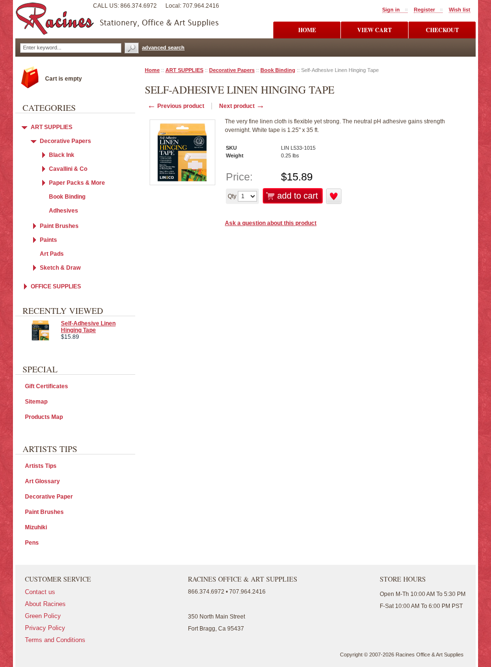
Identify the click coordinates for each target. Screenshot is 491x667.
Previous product (175, 106)
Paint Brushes (59, 226)
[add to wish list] (333, 202)
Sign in (391, 9)
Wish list (459, 9)
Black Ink (61, 155)
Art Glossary (42, 481)
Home (152, 70)
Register (424, 9)
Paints (48, 240)
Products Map (44, 417)
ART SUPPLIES (184, 70)
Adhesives (63, 210)
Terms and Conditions (55, 639)
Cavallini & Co (68, 169)
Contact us (40, 592)
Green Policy (43, 615)
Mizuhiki (36, 527)
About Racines (45, 603)
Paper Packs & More (77, 182)
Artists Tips (41, 466)
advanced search (163, 47)
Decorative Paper (49, 496)
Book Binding (277, 70)
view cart (374, 30)
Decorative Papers (232, 70)
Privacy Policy (45, 627)
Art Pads (52, 253)
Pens (32, 542)
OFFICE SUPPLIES (56, 286)
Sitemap (36, 401)
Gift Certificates (46, 386)
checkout (442, 30)
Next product (242, 106)
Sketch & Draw (60, 267)
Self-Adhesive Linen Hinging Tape (88, 327)
